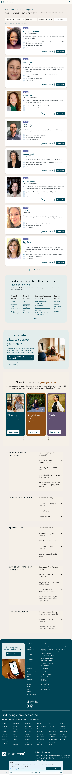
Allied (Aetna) (27, 308)
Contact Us (29, 679)
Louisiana (28, 726)
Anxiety (13, 301)
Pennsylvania (52, 731)
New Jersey (40, 737)
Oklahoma (51, 726)
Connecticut (5, 739)
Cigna (24, 310)
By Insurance (13, 719)
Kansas (15, 744)
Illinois (15, 739)
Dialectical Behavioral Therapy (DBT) (41, 313)
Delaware (16, 723)
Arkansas (4, 729)
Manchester (57, 306)
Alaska (4, 723)
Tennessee (52, 742)
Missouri (27, 742)
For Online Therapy (33, 719)
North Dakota (41, 729)
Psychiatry (29, 652)
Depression (14, 304)
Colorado (4, 737)
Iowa (14, 734)
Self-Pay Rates (45, 665)
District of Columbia (5, 742)
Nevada (39, 742)
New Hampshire (41, 734)
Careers (29, 684)
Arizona (4, 731)
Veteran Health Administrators (45, 683)
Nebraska (40, 731)
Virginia (62, 726)
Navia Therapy (45, 687)
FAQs (28, 676)
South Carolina (53, 737)
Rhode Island (52, 734)
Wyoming (63, 739)
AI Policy (29, 686)
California (5, 734)
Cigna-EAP (26, 313)
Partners (29, 691)
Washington (63, 731)
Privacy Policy (7, 772)
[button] (20, 357)
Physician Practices (46, 674)
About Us (29, 674)
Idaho (15, 737)
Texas (50, 744)
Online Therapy (31, 649)
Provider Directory (46, 653)
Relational (38, 310)
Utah (61, 723)
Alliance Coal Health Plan (26, 304)
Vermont (62, 729)
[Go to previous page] (24, 269)
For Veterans (30, 661)
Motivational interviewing (43, 308)
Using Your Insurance (47, 658)
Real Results (30, 681)
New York (39, 744)
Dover (56, 309)
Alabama (4, 726)
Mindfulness (39, 305)
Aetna (24, 301)
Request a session (47, 51)
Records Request (31, 694)
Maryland (28, 731)
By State (5, 719)
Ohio (50, 723)
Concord (56, 304)
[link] (36, 40)
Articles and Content (46, 660)
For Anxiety (29, 654)
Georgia (15, 729)
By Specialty (22, 719)
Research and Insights (47, 663)
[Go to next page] (47, 269)
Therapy (29, 647)
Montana (39, 723)
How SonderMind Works (47, 655)
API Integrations (45, 689)
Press (28, 689)
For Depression (30, 657)
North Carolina (41, 726)
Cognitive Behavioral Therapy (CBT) (41, 302)
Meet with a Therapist (47, 647)
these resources (66, 758)
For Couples (30, 659)
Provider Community (61, 647)
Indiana (15, 742)
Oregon (51, 729)
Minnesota (28, 739)
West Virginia (64, 737)
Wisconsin (63, 734)
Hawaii (15, 731)
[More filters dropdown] (50, 19)
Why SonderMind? (31, 671)
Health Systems (45, 671)
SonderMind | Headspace (44, 680)
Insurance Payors (45, 676)
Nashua (56, 311)
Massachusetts (29, 729)
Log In (57, 652)
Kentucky (28, 723)
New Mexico (40, 739)
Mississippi (28, 744)
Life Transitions (15, 309)
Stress (12, 306)
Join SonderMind (60, 649)
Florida (15, 726)
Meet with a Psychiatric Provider (47, 650)
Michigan (28, 737)
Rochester (57, 301)
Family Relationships (15, 312)
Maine (27, 734)
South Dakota (53, 739)
